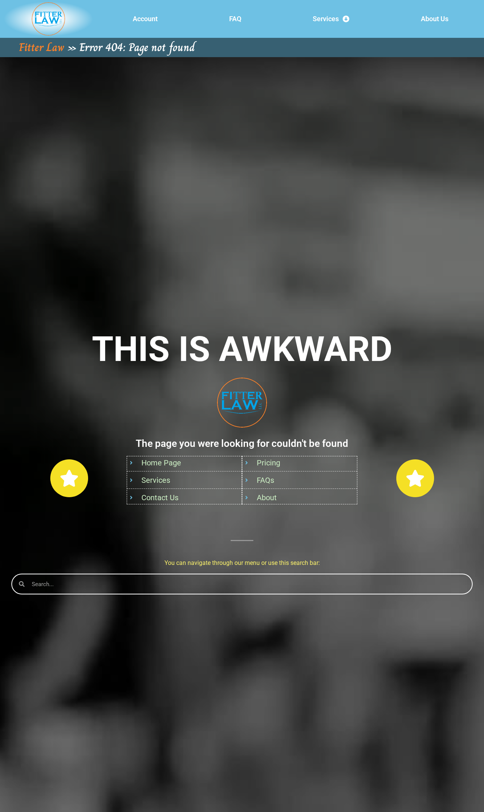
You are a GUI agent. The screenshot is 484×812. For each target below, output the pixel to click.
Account (145, 19)
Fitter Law (41, 47)
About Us (434, 19)
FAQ (235, 19)
